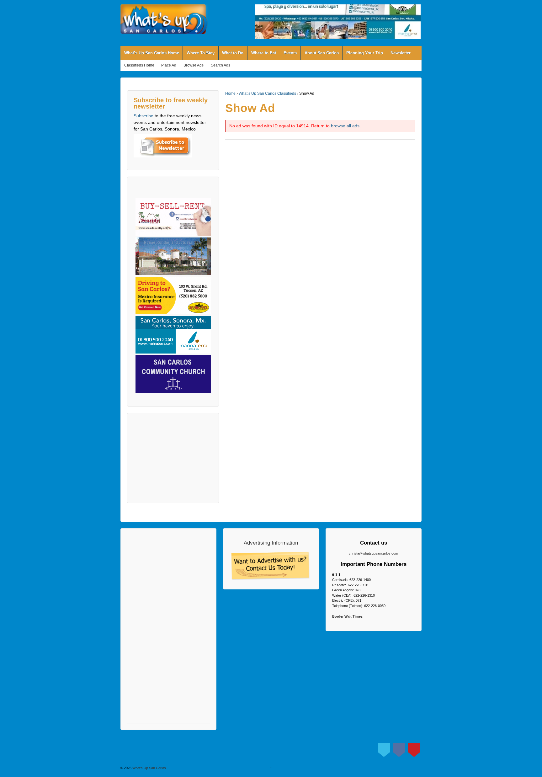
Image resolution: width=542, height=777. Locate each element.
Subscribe (143, 115)
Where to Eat (263, 53)
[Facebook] (399, 748)
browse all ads (345, 125)
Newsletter (401, 53)
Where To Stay (201, 53)
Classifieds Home (139, 65)
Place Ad (168, 65)
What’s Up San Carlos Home (151, 53)
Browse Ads (193, 65)
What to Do (232, 53)
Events (290, 53)
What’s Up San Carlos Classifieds (267, 93)
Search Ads (220, 65)
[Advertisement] (171, 457)
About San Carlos (322, 53)
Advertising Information (271, 542)
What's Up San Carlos (148, 768)
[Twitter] (384, 748)
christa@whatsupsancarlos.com (373, 553)
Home (230, 93)
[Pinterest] (414, 748)
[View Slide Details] (338, 21)
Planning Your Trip (364, 53)
